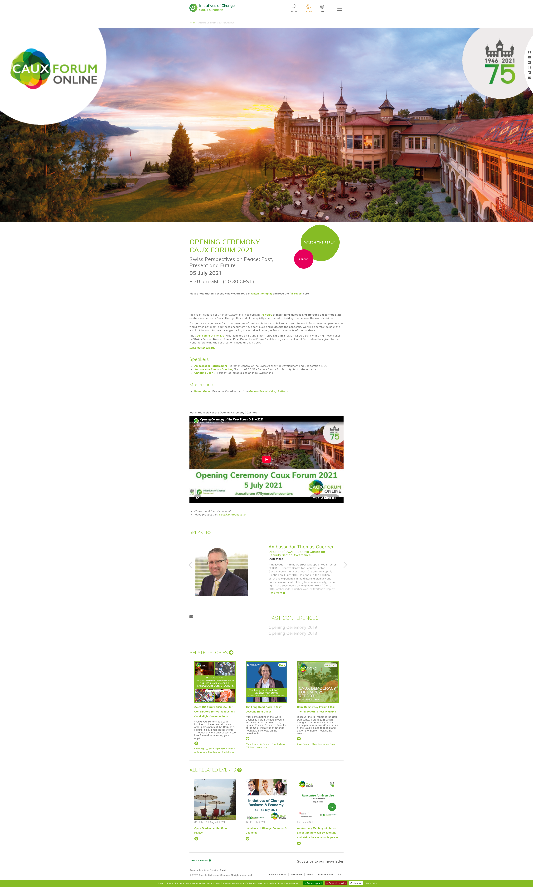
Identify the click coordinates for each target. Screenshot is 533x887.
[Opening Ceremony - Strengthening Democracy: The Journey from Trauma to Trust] (318, 799)
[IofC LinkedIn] (529, 72)
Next (345, 564)
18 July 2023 (316, 830)
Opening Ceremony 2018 (293, 633)
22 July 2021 (214, 830)
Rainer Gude (282, 546)
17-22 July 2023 (265, 825)
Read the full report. (202, 347)
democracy (302, 744)
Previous (190, 564)
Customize (356, 883)
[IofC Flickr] (529, 62)
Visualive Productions (232, 514)
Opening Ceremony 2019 (293, 627)
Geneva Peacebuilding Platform (268, 391)
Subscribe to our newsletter (320, 861)
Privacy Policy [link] (370, 883)
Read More (276, 589)
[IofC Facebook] (529, 52)
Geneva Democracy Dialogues (312, 741)
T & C (341, 874)
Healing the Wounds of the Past (265, 828)
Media (310, 874)
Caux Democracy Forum (221, 744)
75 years (266, 314)
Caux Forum (200, 744)
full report (295, 293)
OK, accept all (314, 883)
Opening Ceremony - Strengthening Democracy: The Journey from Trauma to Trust (316, 833)
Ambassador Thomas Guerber (213, 369)
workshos (251, 744)
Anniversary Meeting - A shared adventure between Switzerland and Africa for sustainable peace (214, 833)
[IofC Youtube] (529, 57)
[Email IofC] (529, 78)
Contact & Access (277, 874)
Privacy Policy (325, 874)
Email (223, 870)
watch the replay (262, 293)
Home (192, 22)
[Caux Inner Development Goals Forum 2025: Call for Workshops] (266, 682)
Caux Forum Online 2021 (210, 335)
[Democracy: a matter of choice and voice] (318, 682)
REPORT (304, 259)
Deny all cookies (337, 883)
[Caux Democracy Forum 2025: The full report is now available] (215, 682)
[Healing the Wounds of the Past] (266, 799)
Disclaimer (296, 874)
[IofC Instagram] (529, 67)
